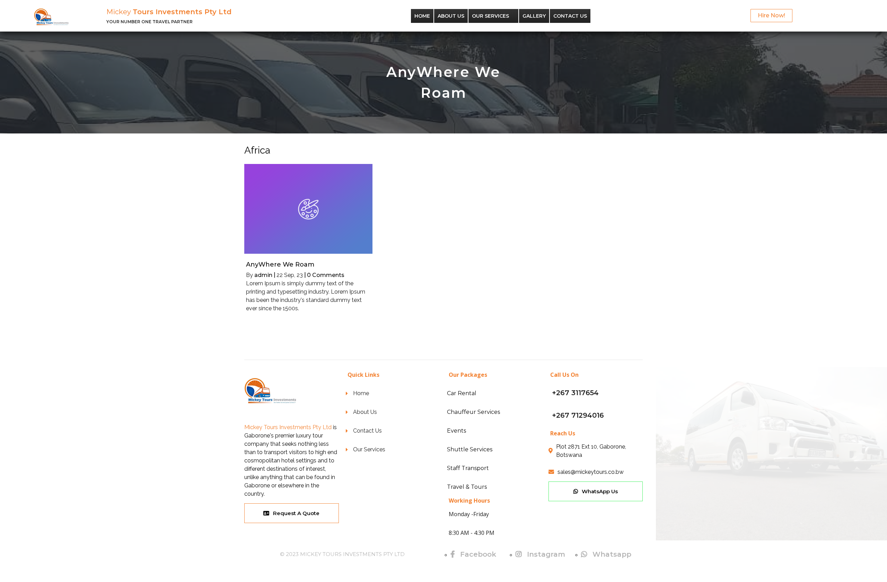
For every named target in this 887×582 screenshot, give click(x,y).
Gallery (534, 16)
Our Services (490, 16)
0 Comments (325, 275)
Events (456, 430)
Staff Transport (468, 468)
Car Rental (461, 393)
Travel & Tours (467, 487)
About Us (451, 16)
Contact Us (570, 16)
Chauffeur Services (473, 412)
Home (422, 16)
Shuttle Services (469, 449)
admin (263, 275)
